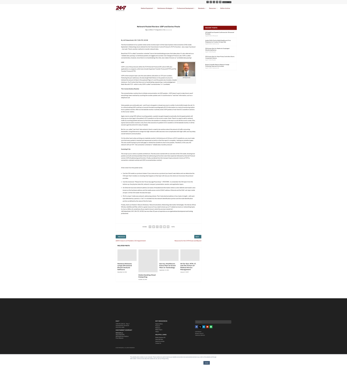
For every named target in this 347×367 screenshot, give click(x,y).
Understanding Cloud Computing (147, 276)
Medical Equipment (147, 8)
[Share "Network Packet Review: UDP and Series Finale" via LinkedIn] (161, 227)
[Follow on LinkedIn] (203, 326)
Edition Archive (225, 8)
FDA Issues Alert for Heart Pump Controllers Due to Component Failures (219, 57)
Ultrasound (215, 35)
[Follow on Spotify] (211, 326)
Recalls (214, 52)
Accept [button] (206, 363)
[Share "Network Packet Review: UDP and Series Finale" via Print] (168, 227)
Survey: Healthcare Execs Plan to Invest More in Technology (167, 266)
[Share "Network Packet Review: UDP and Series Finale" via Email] (164, 227)
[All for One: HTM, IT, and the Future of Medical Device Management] (190, 255)
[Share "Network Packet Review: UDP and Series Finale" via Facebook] (150, 227)
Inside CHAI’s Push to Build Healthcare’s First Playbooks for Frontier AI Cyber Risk (218, 41)
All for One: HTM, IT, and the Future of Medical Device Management (188, 267)
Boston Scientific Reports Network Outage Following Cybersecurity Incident (217, 65)
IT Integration (157, 30)
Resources (212, 8)
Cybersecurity (215, 43)
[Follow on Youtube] (207, 326)
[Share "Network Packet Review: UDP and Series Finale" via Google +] (157, 227)
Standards (201, 8)
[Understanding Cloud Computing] (148, 260)
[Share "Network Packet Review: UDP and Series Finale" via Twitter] (153, 227)
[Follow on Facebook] (196, 326)
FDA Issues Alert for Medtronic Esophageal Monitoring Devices (217, 49)
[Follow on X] (200, 326)
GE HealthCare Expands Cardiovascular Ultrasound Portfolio (219, 33)
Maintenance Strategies (164, 8)
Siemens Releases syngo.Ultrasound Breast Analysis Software (124, 267)
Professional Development (185, 8)
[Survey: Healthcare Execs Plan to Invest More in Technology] (169, 255)
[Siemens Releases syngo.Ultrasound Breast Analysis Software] (127, 255)
